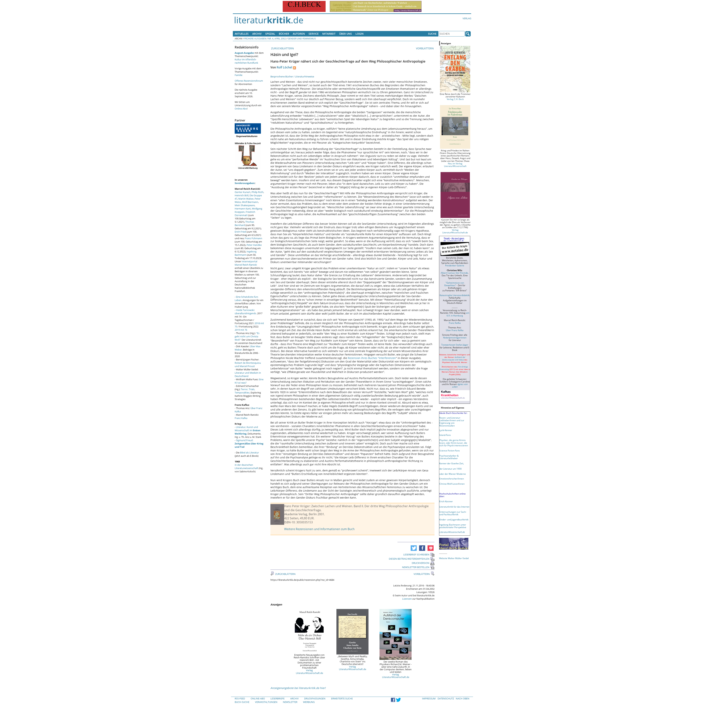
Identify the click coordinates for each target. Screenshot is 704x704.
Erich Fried (240, 231)
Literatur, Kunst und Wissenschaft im (248, 430)
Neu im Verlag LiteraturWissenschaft (455, 164)
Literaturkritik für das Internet (454, 506)
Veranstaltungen (266, 702)
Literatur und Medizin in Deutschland (248, 374)
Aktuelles (242, 33)
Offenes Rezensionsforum (249, 80)
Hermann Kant (243, 208)
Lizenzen (407, 598)
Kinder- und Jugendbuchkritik (453, 519)
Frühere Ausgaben (255, 38)
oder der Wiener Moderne (452, 473)
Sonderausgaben (245, 183)
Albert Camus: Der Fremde (454, 272)
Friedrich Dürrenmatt (245, 213)
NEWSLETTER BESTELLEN (415, 567)
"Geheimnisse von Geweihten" (454, 284)
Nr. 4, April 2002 (277, 38)
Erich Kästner (446, 501)
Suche (432, 33)
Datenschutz (446, 698)
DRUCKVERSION (420, 563)
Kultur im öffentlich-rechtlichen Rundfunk (246, 61)
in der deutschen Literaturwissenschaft (246, 466)
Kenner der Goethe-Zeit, (451, 463)
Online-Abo (241, 108)
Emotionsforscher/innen (451, 478)
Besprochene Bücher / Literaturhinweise (292, 76)
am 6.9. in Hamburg (458, 314)
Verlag (467, 18)
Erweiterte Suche (342, 698)
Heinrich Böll (241, 195)
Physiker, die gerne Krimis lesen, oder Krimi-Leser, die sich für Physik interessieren (453, 443)
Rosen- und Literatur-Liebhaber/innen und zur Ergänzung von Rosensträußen (451, 421)
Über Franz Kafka (454, 330)
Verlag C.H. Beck (455, 99)
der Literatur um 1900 (450, 468)
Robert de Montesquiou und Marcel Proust (248, 364)
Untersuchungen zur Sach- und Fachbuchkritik (452, 513)
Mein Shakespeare (245, 205)
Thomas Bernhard (244, 223)
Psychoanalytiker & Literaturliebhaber (449, 457)
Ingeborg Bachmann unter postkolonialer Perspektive (452, 526)
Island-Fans (445, 434)
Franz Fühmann (253, 238)
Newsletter (290, 702)
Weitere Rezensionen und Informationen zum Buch (319, 529)
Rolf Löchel (284, 67)
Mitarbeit (329, 33)
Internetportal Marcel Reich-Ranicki (246, 263)
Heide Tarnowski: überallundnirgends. (246, 311)
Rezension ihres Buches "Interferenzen (372, 358)
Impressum (429, 698)
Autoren (299, 33)
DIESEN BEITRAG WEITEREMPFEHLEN (409, 558)
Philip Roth (257, 192)
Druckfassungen (314, 698)
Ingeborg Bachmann (245, 253)
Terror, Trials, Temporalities (245, 391)
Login (359, 33)
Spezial (270, 33)
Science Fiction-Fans (449, 450)
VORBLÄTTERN (425, 48)
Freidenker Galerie (454, 265)
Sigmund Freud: (249, 443)
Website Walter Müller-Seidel (454, 558)
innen (462, 483)
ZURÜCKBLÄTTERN (282, 48)
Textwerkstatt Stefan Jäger (454, 344)
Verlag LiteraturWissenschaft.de (309, 671)
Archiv (257, 33)
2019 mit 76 (241, 329)
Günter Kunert (242, 192)
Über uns (345, 33)
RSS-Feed (240, 698)
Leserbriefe (277, 698)
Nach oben (462, 698)
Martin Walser (246, 198)
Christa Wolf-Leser (448, 483)
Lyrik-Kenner (445, 430)
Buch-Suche (242, 702)
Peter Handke (254, 245)
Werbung (309, 702)
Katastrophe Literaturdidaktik (454, 295)
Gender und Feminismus (302, 38)
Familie (238, 75)
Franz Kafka (241, 418)
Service (314, 33)
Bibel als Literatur (249, 452)
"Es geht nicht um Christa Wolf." (247, 336)
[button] (414, 548)
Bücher (284, 33)
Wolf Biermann (250, 202)
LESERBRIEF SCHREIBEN (416, 554)
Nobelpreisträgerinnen (454, 337)
